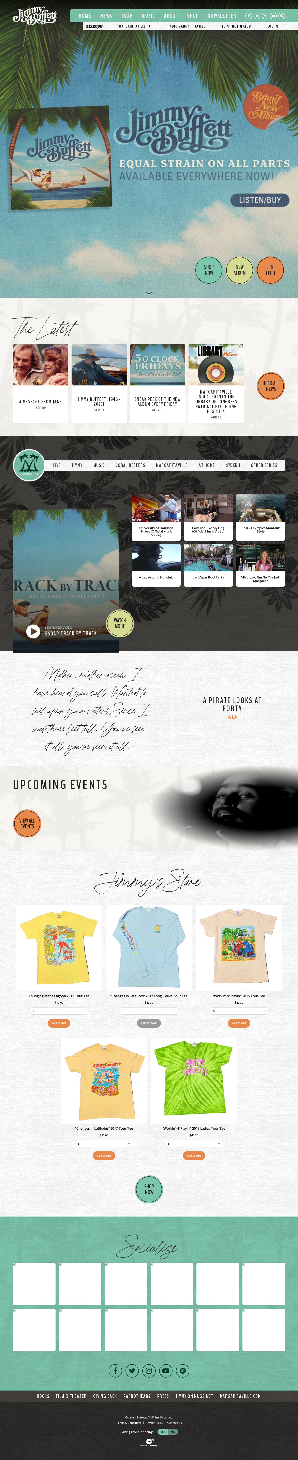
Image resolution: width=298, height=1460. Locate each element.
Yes (162, 1431)
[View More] (149, 293)
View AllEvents (27, 823)
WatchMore (120, 623)
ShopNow (149, 1189)
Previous (5, 149)
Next (293, 149)
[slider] (149, 149)
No (173, 1431)
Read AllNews (271, 386)
